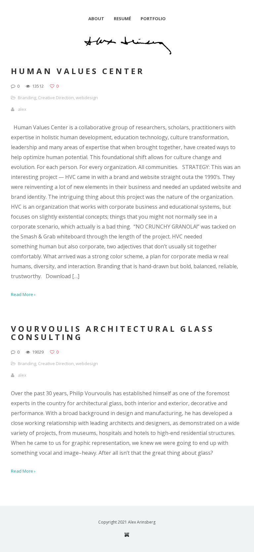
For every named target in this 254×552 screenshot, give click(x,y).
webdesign (87, 98)
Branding (27, 98)
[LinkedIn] (127, 534)
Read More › (23, 294)
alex (22, 109)
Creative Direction (56, 98)
